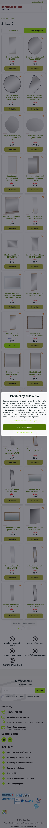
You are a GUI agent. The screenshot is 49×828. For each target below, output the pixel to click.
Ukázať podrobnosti (24, 432)
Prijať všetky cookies (24, 427)
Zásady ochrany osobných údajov (24, 421)
